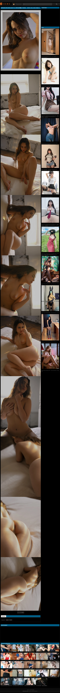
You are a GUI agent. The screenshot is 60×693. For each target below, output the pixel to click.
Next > (22, 612)
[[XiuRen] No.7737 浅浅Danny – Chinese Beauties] (53, 647)
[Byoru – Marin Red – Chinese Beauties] (18, 656)
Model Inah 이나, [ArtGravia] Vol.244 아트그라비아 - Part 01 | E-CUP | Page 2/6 (49, 143)
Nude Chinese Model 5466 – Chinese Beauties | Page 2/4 (50, 284)
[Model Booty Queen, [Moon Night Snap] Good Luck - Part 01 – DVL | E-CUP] (18, 647)
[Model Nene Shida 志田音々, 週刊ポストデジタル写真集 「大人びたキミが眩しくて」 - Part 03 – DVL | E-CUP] (6, 647)
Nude (11, 619)
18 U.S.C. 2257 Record (30, 689)
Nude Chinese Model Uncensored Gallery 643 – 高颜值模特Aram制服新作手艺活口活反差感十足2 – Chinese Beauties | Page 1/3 (50, 116)
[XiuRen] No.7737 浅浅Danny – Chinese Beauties (53, 652)
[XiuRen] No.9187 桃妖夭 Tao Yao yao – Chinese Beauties (53, 660)
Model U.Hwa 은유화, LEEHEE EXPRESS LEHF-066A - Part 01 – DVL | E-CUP (42, 660)
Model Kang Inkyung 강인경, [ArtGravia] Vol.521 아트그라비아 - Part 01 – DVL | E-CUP (18, 668)
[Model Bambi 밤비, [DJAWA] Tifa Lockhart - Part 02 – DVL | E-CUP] (6, 681)
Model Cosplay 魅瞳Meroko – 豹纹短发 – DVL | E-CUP (53, 668)
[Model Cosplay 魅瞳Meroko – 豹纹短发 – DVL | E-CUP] (53, 664)
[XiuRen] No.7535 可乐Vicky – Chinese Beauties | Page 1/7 (49, 342)
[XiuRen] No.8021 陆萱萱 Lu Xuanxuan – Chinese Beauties (30, 668)
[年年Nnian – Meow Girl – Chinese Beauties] (30, 673)
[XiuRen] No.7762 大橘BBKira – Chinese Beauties (42, 668)
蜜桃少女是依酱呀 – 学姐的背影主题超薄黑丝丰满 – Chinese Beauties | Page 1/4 (49, 170)
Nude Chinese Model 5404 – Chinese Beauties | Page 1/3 (50, 313)
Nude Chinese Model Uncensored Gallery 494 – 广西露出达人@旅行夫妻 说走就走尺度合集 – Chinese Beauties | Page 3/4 (49, 254)
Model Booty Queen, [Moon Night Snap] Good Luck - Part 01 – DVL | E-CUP (18, 652)
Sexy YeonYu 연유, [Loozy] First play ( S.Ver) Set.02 (42, 652)
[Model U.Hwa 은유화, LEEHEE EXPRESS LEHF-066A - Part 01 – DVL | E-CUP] (42, 656)
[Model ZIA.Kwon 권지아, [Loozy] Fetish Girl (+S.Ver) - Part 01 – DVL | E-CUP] (30, 681)
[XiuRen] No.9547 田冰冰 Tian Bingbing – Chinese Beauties (6, 677)
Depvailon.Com (5, 3)
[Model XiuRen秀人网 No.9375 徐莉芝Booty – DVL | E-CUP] (30, 647)
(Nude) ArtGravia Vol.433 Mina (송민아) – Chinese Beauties (6, 660)
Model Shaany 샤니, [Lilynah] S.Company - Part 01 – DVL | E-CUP (18, 677)
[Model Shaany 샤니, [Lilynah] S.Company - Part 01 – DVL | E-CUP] (18, 673)
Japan (7, 619)
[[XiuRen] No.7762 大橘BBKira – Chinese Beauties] (42, 664)
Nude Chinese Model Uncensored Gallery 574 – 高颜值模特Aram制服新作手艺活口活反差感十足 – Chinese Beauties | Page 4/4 (50, 225)
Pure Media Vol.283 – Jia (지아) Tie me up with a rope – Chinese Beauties (18, 685)
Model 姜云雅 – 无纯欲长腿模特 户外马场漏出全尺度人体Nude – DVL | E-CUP (42, 685)
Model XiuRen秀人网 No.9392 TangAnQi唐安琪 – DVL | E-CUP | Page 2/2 (50, 57)
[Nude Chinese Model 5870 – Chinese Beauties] (53, 673)
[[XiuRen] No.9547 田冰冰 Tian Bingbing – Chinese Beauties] (6, 673)
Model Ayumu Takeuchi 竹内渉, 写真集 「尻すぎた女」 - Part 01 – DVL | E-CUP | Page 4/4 (50, 86)
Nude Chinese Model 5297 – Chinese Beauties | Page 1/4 (50, 371)
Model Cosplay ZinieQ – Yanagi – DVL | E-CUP (42, 677)
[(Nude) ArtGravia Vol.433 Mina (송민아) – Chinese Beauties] (6, 656)
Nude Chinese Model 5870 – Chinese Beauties (53, 677)
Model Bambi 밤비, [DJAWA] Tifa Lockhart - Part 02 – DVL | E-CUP (6, 685)
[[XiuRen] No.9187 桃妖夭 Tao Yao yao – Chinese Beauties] (53, 656)
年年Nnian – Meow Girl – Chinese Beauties (30, 677)
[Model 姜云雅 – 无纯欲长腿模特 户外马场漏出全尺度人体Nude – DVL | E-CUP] (42, 681)
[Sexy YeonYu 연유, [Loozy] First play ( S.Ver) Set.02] (42, 647)
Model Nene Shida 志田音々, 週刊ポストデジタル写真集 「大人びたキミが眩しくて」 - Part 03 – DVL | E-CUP (6, 652)
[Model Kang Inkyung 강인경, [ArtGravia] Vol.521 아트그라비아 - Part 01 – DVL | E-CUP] (18, 664)
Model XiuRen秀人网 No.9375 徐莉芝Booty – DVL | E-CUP (30, 652)
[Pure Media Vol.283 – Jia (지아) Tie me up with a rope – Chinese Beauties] (18, 681)
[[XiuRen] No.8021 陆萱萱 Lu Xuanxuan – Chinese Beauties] (30, 664)
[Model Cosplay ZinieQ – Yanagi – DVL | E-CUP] (42, 673)
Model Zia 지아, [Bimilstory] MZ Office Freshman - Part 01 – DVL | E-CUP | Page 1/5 (49, 196)
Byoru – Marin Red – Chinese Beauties (18, 660)
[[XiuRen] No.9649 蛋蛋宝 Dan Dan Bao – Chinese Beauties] (30, 656)
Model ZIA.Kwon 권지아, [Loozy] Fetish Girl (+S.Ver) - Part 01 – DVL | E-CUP (30, 685)
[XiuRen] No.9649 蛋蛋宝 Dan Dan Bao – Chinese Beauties (30, 660)
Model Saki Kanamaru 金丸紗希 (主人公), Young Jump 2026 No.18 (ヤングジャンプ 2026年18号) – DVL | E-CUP (6, 668)
